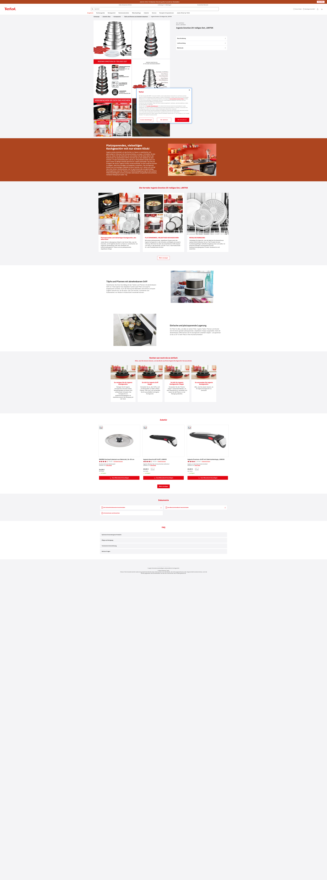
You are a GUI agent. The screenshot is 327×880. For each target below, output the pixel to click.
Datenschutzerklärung (190, 458)
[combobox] (136, 438)
